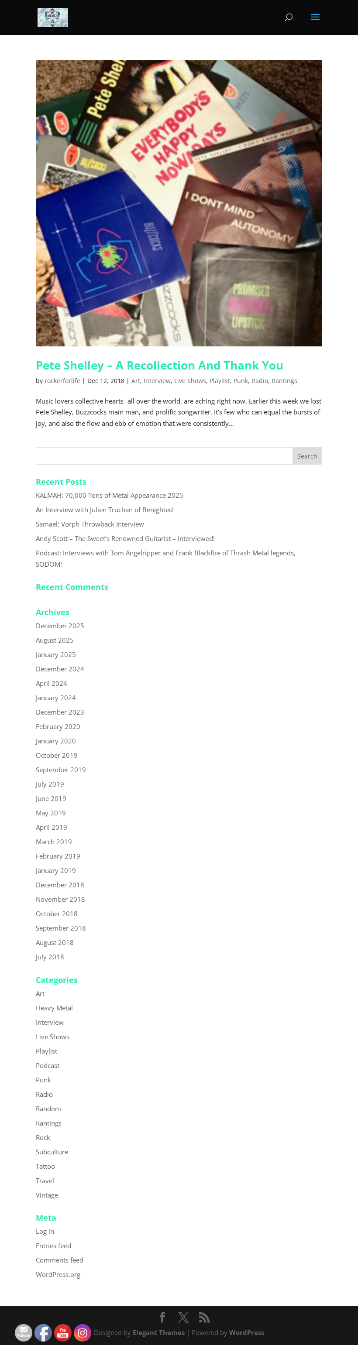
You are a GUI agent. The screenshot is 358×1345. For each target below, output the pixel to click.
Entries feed (53, 1245)
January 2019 (56, 870)
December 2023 (60, 712)
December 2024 (60, 668)
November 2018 (60, 899)
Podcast (47, 1065)
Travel (45, 1180)
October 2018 (57, 913)
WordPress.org (58, 1274)
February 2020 (58, 726)
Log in (45, 1231)
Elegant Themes (159, 1332)
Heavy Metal (54, 1007)
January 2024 (56, 697)
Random (48, 1108)
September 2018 (61, 928)
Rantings (284, 380)
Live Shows (190, 380)
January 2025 (56, 654)
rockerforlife (62, 380)
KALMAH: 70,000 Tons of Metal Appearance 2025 (109, 495)
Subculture (52, 1151)
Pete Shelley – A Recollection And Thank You (159, 365)
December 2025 (60, 625)
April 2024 (51, 683)
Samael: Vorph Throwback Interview (90, 524)
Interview (157, 380)
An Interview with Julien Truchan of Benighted (104, 509)
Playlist (220, 380)
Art (135, 380)
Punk (241, 380)
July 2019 (50, 784)
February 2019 (58, 856)
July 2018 (50, 956)
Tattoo (45, 1166)
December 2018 (60, 884)
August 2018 (55, 942)
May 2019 (51, 812)
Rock (43, 1137)
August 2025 (55, 640)
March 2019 (54, 841)
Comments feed (59, 1260)
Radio (259, 380)
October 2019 (57, 755)
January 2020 (56, 740)
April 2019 (51, 827)
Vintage (47, 1195)
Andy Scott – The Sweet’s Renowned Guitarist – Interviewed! (125, 538)
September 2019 (61, 769)
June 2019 (51, 798)
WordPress (246, 1332)
